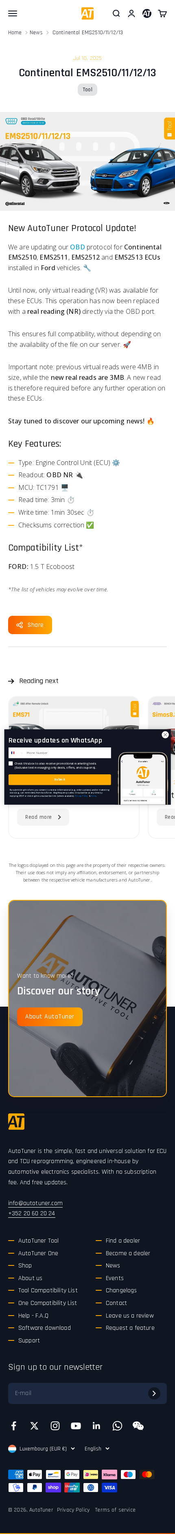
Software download (44, 1328)
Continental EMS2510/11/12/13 (87, 32)
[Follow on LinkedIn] (96, 1425)
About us (30, 1278)
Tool (87, 89)
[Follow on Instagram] (55, 1425)
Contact (116, 1303)
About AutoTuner (49, 1016)
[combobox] (16, 753)
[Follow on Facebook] (13, 1425)
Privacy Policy (73, 1510)
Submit (59, 779)
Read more (38, 817)
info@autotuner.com (35, 1203)
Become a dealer (128, 1253)
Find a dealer (123, 1240)
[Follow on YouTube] (75, 1425)
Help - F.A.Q (33, 1315)
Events (115, 1278)
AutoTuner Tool (38, 1240)
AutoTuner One (38, 1253)
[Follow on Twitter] (34, 1425)
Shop (25, 1265)
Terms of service (115, 1510)
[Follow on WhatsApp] (117, 1425)
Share (36, 625)
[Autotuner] (16, 1121)
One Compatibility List (47, 1303)
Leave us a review (130, 1315)
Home (15, 32)
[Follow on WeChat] (138, 1425)
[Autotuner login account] (146, 13)
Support (29, 1340)
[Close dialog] (165, 734)
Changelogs (121, 1290)
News (36, 32)
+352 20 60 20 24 (31, 1213)
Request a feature (130, 1328)
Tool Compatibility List (48, 1290)
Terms (93, 795)
